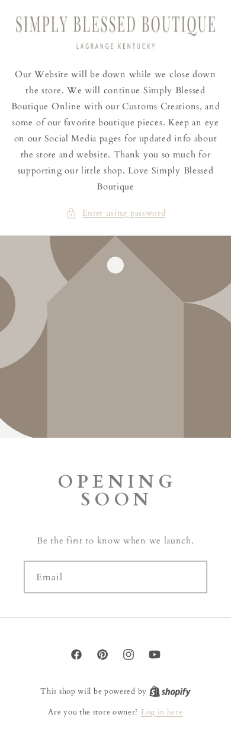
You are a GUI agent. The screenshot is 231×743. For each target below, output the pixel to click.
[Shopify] (170, 691)
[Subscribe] (194, 577)
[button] (116, 212)
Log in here (162, 712)
